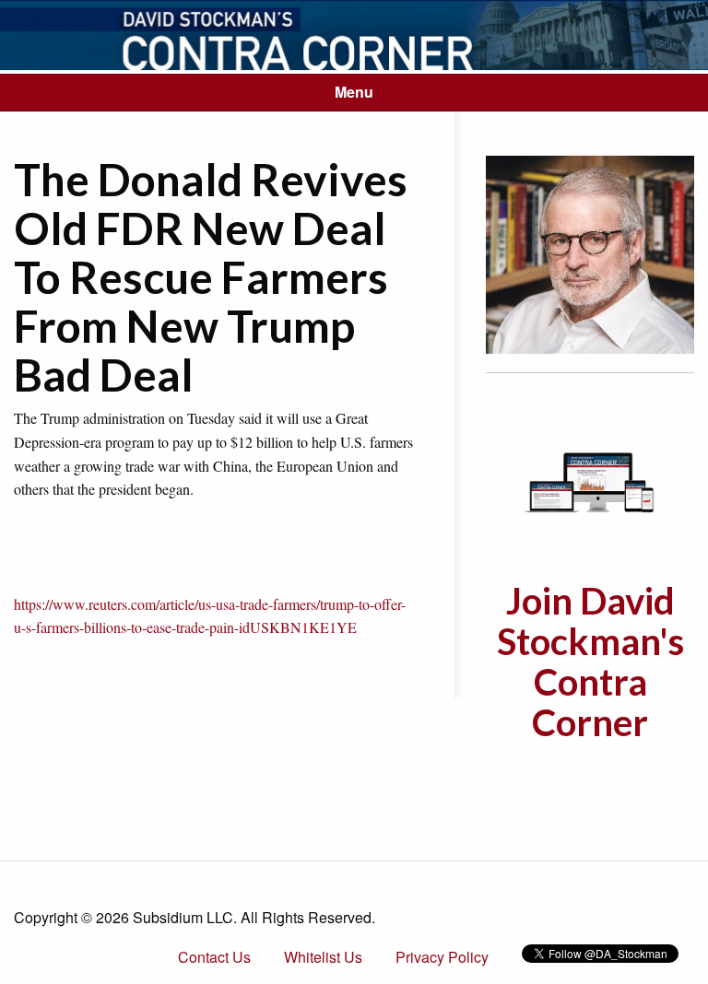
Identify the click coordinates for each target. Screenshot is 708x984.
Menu (354, 91)
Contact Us (214, 956)
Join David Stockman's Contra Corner (590, 661)
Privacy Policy (442, 956)
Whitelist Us (323, 956)
